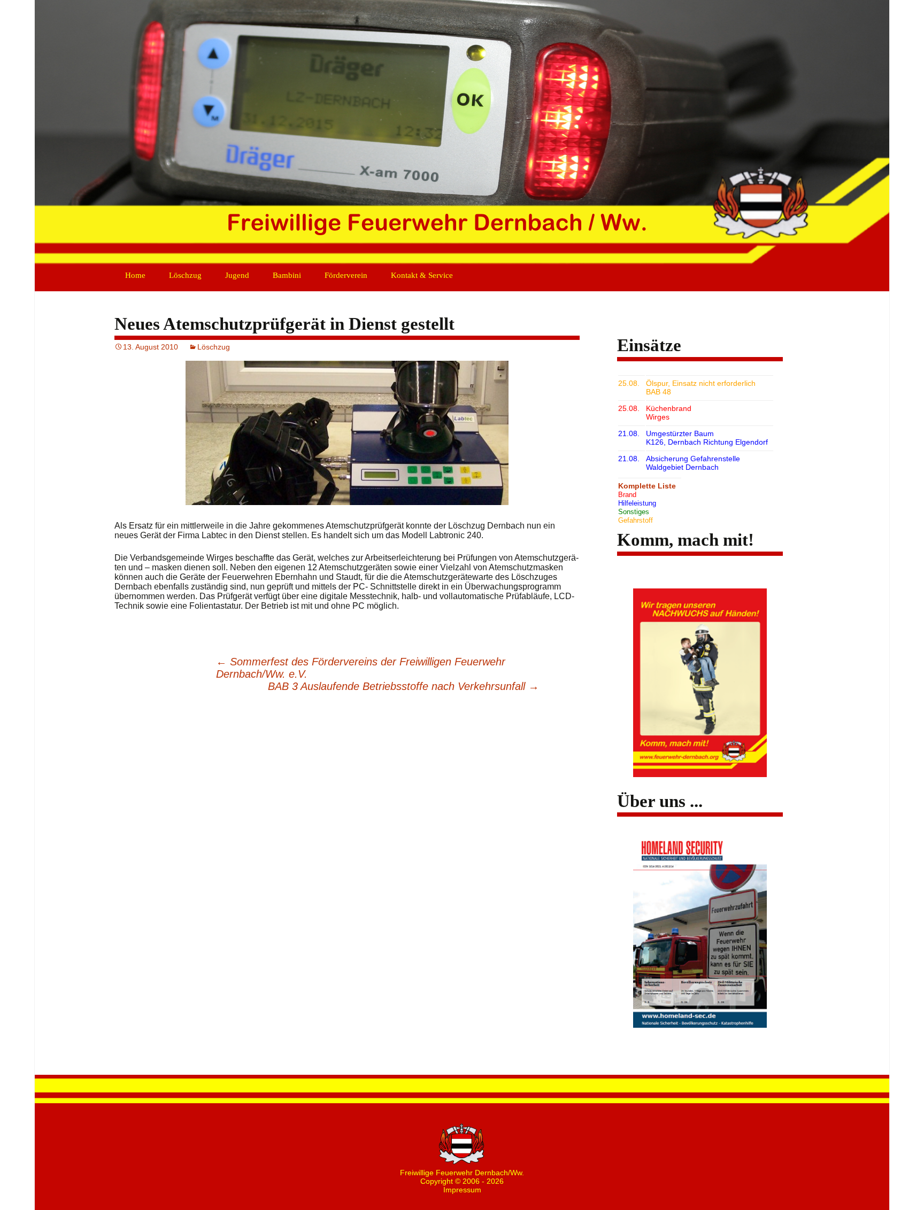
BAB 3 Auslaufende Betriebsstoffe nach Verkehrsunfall (403, 686)
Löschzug (185, 275)
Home (135, 275)
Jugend (237, 275)
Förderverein (346, 275)
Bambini (287, 275)
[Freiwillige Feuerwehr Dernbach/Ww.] (462, 133)
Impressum (462, 1189)
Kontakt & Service (422, 275)
